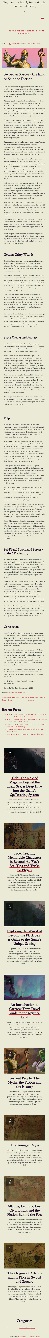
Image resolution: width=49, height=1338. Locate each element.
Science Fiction (20, 692)
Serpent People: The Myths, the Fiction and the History (25, 734)
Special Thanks (35, 1336)
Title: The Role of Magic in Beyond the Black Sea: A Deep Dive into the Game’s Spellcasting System (26, 715)
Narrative (10, 692)
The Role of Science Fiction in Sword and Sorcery (25, 32)
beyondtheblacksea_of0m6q (32, 44)
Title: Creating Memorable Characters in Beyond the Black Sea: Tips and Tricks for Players (27, 720)
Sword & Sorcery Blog (27, 1328)
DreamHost (22, 1336)
